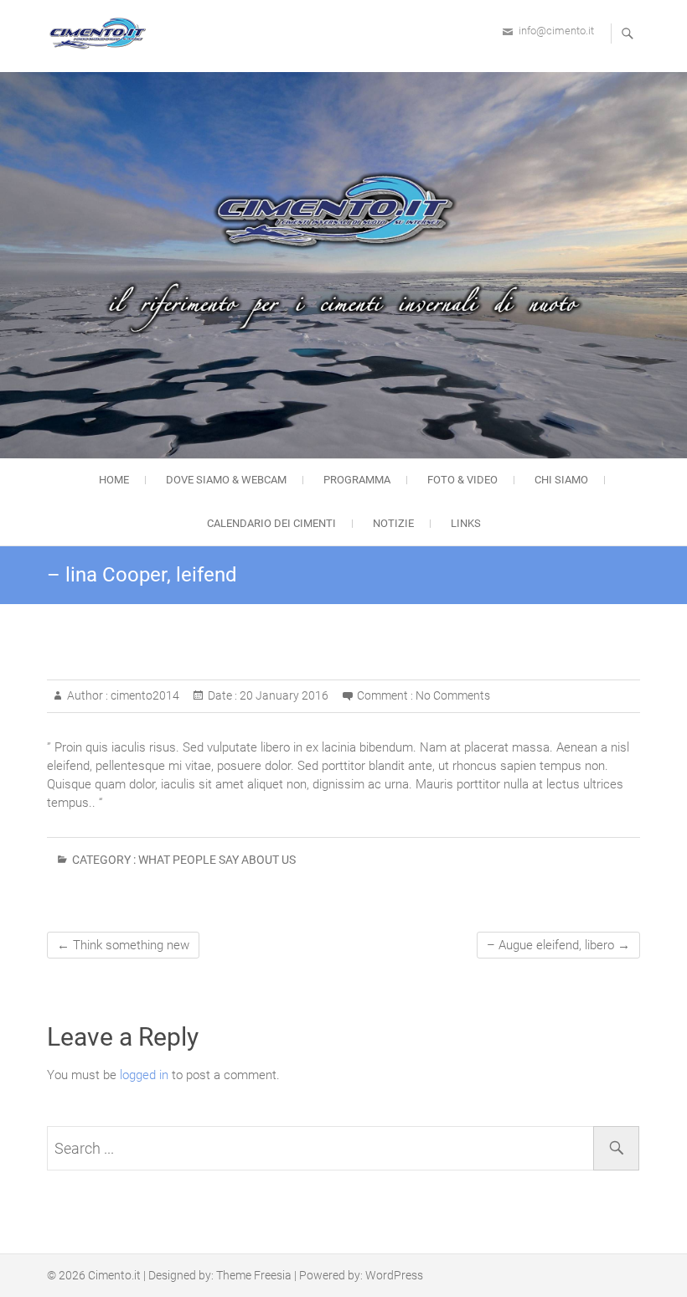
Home (114, 479)
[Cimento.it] (101, 33)
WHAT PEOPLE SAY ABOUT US (217, 859)
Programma (356, 479)
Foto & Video (462, 479)
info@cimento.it (556, 30)
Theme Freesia (254, 1275)
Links (466, 523)
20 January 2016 (282, 695)
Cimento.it (114, 1275)
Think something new (123, 945)
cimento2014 (143, 695)
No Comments (453, 695)
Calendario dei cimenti (271, 523)
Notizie (393, 523)
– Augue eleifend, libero (558, 945)
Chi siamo (561, 479)
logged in (144, 1075)
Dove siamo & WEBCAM (226, 479)
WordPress (394, 1275)
